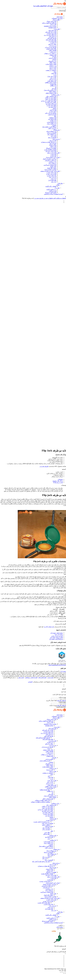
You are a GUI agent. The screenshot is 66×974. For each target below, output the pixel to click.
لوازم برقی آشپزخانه (50, 32)
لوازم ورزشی (52, 140)
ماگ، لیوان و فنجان (51, 49)
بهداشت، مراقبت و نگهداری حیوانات (40, 802)
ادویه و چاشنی (52, 191)
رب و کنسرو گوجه (51, 189)
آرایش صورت (52, 111)
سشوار (54, 108)
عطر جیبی (47, 832)
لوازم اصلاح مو (52, 119)
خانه (65, 198)
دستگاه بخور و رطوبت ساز (49, 126)
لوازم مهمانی (52, 55)
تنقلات (58, 185)
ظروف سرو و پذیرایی (50, 47)
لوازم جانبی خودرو (51, 172)
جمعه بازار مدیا (59, 634)
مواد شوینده (53, 84)
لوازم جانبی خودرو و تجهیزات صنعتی (50, 171)
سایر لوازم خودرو (51, 175)
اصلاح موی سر (52, 107)
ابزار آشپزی (53, 42)
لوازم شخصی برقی (51, 96)
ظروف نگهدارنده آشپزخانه (43, 737)
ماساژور (54, 125)
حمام (55, 71)
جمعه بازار (63, 671)
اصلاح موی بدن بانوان (50, 99)
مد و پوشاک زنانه (51, 134)
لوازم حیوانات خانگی (50, 93)
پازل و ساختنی (52, 162)
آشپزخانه (25, 502)
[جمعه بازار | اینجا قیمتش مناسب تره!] (58, 15)
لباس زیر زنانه (46, 857)
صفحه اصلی (59, 16)
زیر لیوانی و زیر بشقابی (50, 53)
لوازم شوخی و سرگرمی (49, 165)
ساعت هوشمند (52, 27)
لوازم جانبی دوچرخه (51, 151)
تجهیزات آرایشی (52, 114)
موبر (48, 838)
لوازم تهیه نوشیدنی (51, 33)
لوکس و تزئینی (52, 58)
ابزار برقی (53, 181)
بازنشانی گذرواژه (61, 700)
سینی (48, 748)
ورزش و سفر (56, 139)
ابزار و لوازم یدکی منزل (50, 90)
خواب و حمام (52, 68)
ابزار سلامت (53, 120)
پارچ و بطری (53, 52)
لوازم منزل (57, 29)
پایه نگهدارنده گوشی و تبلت (49, 23)
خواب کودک (53, 166)
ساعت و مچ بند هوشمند (50, 26)
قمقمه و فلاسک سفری (50, 149)
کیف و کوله (53, 146)
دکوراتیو (54, 56)
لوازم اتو (54, 88)
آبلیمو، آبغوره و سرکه (50, 192)
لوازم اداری (53, 155)
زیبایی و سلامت (55, 94)
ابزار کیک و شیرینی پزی (50, 35)
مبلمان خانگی (52, 62)
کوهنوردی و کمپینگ (51, 148)
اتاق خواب (53, 73)
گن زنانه (44, 858)
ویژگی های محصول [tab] (57, 481)
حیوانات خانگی (52, 91)
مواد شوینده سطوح (45, 789)
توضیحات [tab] (60, 479)
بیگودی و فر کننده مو (50, 102)
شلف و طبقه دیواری (51, 64)
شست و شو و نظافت (50, 82)
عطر (55, 116)
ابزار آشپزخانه (52, 36)
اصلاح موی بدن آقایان (50, 97)
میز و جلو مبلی (52, 61)
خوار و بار (57, 188)
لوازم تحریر (53, 154)
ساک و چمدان (52, 145)
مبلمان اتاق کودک (51, 168)
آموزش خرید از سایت (57, 636)
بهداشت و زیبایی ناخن (50, 113)
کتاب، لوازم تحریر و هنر (53, 152)
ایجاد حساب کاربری (61, 707)
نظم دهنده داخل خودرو (44, 902)
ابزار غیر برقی (52, 177)
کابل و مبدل (53, 24)
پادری (54, 75)
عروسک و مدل (52, 163)
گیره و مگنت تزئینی (45, 760)
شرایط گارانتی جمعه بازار (56, 639)
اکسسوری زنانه (52, 137)
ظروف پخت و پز (38, 198)
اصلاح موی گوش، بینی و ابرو (48, 100)
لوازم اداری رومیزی (44, 881)
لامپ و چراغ (53, 67)
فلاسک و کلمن (52, 50)
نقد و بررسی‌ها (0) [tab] (58, 482)
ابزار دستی (53, 178)
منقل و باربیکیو (52, 44)
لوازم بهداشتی (52, 117)
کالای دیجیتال (56, 20)
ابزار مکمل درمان (51, 123)
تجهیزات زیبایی (46, 829)
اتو (55, 87)
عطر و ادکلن (46, 834)
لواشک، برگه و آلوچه (50, 186)
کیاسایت (30, 682)
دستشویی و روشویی (51, 70)
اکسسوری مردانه (51, 133)
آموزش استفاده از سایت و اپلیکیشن (53, 194)
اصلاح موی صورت (51, 105)
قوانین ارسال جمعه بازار (56, 637)
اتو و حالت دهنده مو (51, 104)
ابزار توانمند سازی (51, 122)
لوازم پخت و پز (52, 41)
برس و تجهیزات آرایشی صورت (42, 821)
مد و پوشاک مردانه (51, 131)
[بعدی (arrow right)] (63, 973)
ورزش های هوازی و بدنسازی (48, 142)
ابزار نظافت (53, 85)
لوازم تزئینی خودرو (51, 174)
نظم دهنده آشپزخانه (51, 39)
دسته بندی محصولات (57, 18)
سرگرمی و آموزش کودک (49, 159)
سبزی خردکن (52, 79)
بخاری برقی (53, 78)
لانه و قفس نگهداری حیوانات (42, 800)
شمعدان (54, 59)
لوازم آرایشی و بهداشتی (31, 677)
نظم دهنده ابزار (52, 180)
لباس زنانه (53, 136)
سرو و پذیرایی (52, 45)
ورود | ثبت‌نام (62, 10)
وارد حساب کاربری (49, 626)
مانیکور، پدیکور (46, 824)
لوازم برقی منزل (51, 76)
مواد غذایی (60, 183)
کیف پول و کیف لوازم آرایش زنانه (41, 861)
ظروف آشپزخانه (51, 38)
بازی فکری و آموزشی (50, 160)
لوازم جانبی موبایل (51, 21)
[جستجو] (65, 9)
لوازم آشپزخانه (52, 30)
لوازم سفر (21, 677)
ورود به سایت (62, 702)
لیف (49, 776)
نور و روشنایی (52, 65)
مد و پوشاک (56, 130)
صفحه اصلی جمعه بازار (56, 633)
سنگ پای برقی (46, 828)
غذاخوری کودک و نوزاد (50, 169)
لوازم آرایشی (52, 110)
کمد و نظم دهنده (52, 81)
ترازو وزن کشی (52, 128)
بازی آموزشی (46, 887)
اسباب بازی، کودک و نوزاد (53, 157)
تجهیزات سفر (52, 143)
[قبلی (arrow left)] (65, 973)
